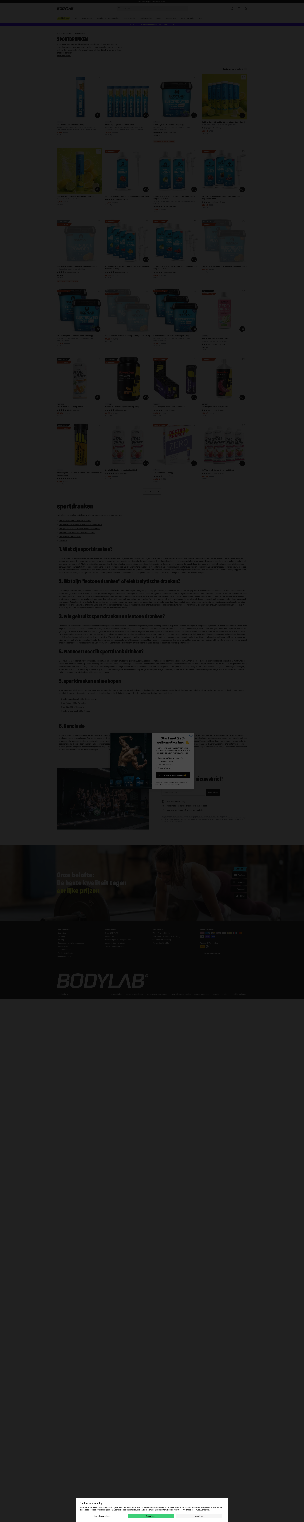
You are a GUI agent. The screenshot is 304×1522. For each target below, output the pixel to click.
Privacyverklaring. (202, 1510)
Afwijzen (199, 1516)
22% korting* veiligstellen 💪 (172, 775)
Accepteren (151, 1516)
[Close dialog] (191, 735)
